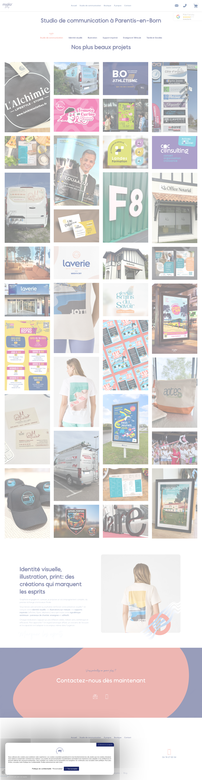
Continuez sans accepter (18, 777)
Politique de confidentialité (41, 769)
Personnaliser (57, 769)
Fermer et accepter (105, 744)
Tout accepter (72, 769)
